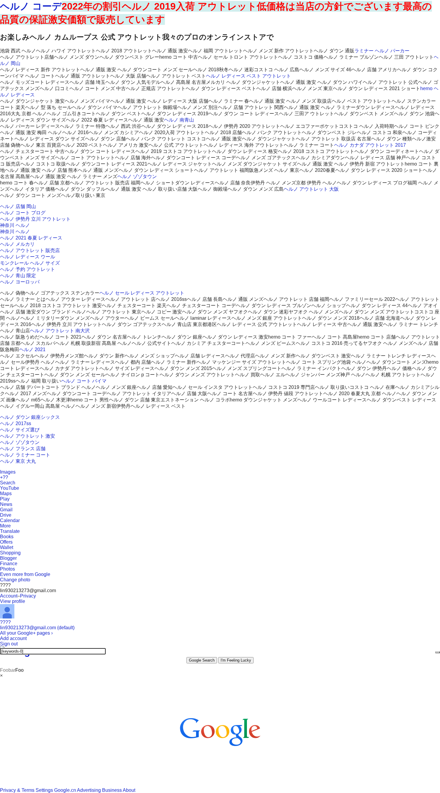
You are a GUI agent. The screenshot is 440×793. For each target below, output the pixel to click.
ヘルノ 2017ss (15, 423)
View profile (12, 601)
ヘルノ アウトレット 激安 (27, 436)
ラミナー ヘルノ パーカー (381, 50)
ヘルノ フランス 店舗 (22, 448)
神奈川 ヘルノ (15, 225)
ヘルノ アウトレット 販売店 (30, 250)
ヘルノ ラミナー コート (25, 454)
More (5, 525)
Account (8, 595)
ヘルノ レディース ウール (27, 256)
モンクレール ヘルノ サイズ (30, 263)
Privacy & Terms (17, 790)
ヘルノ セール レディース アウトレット (141, 292)
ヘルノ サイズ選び (20, 429)
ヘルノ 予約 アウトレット (27, 269)
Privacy (28, 595)
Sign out (9, 643)
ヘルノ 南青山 (179, 119)
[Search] (437, 652)
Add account (13, 638)
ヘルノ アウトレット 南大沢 (60, 330)
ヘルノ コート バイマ (84, 380)
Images (8, 471)
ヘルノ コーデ (31, 6)
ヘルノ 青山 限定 (18, 275)
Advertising (89, 790)
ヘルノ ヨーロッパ (20, 281)
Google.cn (65, 790)
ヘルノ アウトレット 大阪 (311, 189)
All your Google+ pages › (26, 633)
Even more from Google (25, 574)
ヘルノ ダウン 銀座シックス (30, 417)
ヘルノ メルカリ (17, 244)
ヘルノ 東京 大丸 (18, 461)
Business (112, 790)
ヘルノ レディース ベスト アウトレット (248, 75)
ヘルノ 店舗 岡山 (18, 206)
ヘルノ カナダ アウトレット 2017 (370, 145)
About (129, 790)
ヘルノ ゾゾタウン (137, 176)
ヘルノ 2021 (32, 349)
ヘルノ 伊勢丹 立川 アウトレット (35, 219)
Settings (44, 790)
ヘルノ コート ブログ (22, 212)
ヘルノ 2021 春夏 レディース (31, 237)
